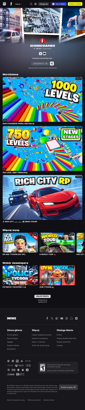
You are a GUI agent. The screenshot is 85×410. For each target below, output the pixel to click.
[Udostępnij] (52, 64)
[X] (40, 53)
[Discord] (44, 53)
